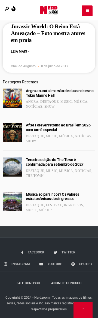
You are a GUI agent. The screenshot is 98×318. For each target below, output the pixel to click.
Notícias (34, 106)
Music (66, 102)
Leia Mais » (20, 51)
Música (81, 102)
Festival (54, 205)
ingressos (73, 205)
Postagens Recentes (20, 82)
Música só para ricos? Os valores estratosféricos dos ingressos (52, 196)
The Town (35, 176)
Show (49, 106)
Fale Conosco (28, 283)
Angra (32, 102)
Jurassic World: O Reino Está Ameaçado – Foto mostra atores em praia (48, 33)
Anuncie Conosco (66, 283)
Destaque (49, 102)
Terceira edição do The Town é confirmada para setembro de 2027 (55, 162)
